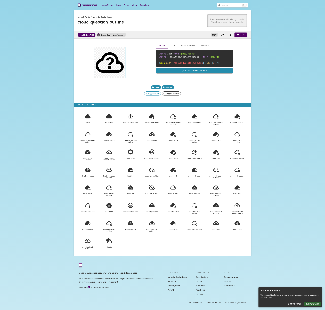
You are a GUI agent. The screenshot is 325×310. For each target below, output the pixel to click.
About (134, 5)
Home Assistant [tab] (189, 45)
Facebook (200, 290)
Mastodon (200, 285)
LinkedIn (200, 294)
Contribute (144, 5)
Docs (118, 5)
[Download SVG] (238, 35)
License (227, 281)
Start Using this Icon (196, 70)
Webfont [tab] (205, 45)
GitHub (199, 281)
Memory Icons (174, 285)
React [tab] (162, 45)
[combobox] (231, 5)
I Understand (312, 304)
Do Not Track (294, 304)
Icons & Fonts (107, 5)
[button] (214, 35)
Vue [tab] (173, 45)
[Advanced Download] (244, 35)
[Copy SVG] (229, 34)
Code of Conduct (213, 302)
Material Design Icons (102, 17)
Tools (126, 5)
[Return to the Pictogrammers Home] (80, 265)
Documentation (231, 277)
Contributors (202, 277)
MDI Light (172, 281)
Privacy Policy (195, 302)
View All (171, 290)
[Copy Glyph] (222, 34)
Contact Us (229, 285)
